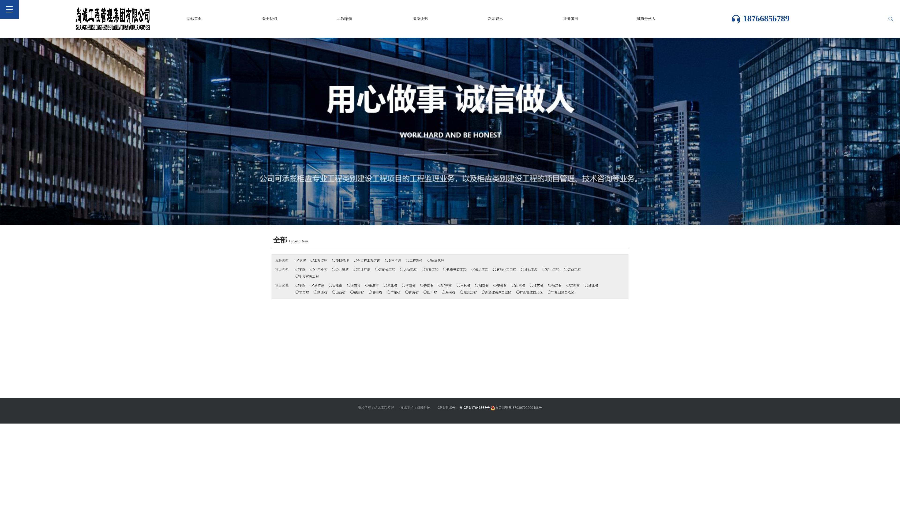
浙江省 (557, 285)
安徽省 (502, 285)
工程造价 (416, 260)
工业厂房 (363, 270)
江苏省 (538, 285)
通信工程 (531, 270)
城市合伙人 (646, 19)
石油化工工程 (506, 270)
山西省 (340, 292)
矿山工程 (552, 270)
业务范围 (570, 19)
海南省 (450, 292)
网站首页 (194, 19)
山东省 (520, 285)
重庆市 (374, 285)
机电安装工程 (456, 270)
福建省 (359, 292)
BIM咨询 (395, 260)
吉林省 (465, 285)
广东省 (395, 292)
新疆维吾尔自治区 (498, 292)
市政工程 (431, 270)
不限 (302, 270)
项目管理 (342, 260)
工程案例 (344, 19)
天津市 (337, 285)
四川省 (432, 292)
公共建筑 (342, 270)
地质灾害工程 (309, 276)
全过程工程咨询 (368, 260)
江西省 (575, 285)
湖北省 (593, 285)
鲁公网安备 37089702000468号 (518, 407)
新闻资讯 (495, 19)
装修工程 (574, 270)
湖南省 (483, 285)
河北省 (392, 285)
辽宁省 (447, 285)
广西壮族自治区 (531, 292)
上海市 (355, 285)
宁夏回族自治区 (562, 292)
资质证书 (420, 19)
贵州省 (377, 292)
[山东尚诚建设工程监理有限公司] (450, 131)
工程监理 (320, 260)
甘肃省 (304, 292)
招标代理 (437, 260)
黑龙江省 (470, 292)
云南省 (429, 285)
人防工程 (410, 270)
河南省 (410, 285)
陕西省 (322, 292)
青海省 (414, 292)
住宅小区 (320, 270)
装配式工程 (387, 270)
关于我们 (269, 19)
